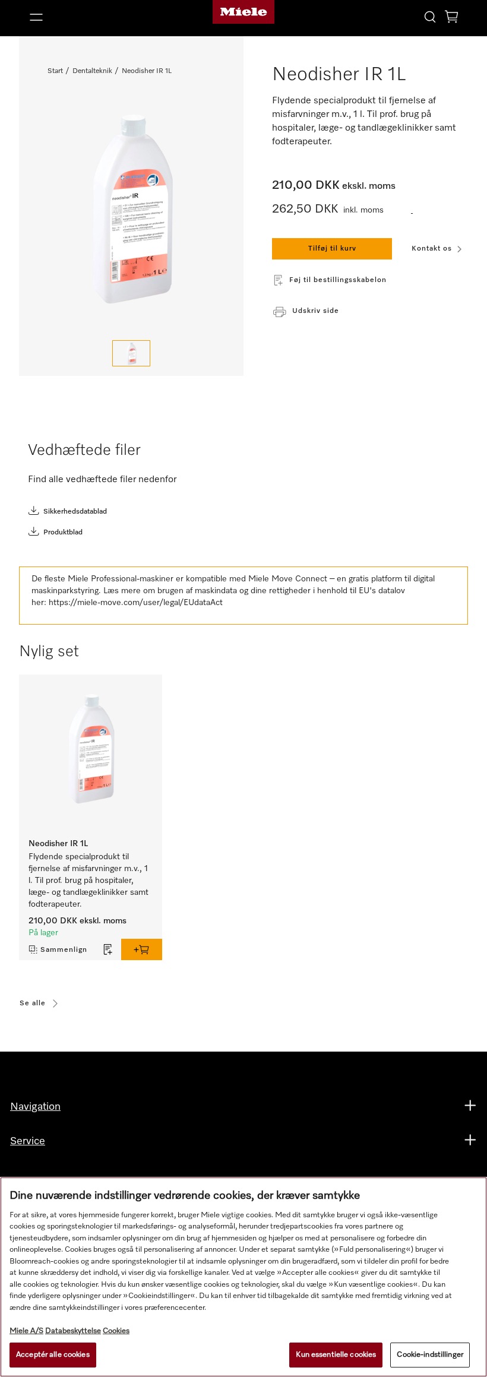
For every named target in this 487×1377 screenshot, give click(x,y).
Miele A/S (26, 1331)
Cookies (116, 1331)
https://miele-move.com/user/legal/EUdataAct (136, 603)
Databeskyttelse (73, 1331)
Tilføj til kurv (332, 248)
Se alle (33, 1003)
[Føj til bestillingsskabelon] (108, 949)
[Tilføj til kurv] (141, 949)
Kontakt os (432, 248)
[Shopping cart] (451, 18)
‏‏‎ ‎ (412, 210)
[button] (94, 17)
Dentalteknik (92, 71)
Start (55, 71)
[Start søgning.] (430, 16)
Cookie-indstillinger (430, 1355)
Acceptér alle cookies (53, 1355)
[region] (243, 1277)
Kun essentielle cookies (336, 1355)
